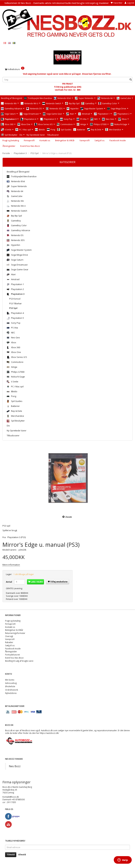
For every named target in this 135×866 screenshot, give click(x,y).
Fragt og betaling (10, 140)
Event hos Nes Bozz (30, 145)
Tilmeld (11, 854)
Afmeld (22, 854)
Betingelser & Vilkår (65, 140)
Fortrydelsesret (12, 654)
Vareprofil (85, 140)
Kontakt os (45, 140)
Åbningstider (8, 145)
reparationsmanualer (107, 730)
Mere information (11, 564)
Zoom (68, 516)
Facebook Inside (117, 140)
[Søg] (131, 79)
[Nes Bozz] (67, 23)
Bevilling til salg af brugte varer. (19, 661)
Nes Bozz (15, 766)
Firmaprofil (29, 140)
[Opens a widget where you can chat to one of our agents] (123, 860)
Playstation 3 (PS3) (16, 537)
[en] (9, 43)
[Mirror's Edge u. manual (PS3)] (67, 478)
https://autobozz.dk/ (49, 733)
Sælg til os (99, 140)
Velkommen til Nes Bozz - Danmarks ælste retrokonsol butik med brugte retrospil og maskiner (56, 3)
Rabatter (9, 642)
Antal (9, 581)
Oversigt (9, 636)
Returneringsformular (15, 633)
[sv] (14, 43)
